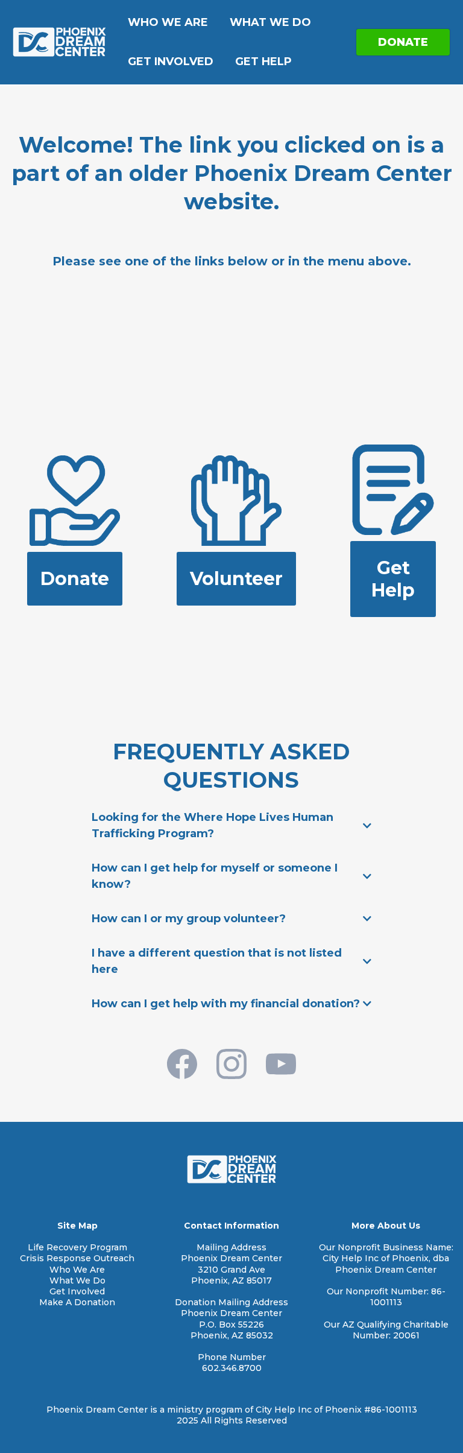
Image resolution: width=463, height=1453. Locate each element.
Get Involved (170, 61)
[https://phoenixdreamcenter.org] (59, 41)
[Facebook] (182, 1064)
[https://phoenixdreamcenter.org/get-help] (393, 489)
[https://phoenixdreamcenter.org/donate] (75, 500)
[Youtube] (281, 1064)
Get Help (263, 61)
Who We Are (168, 22)
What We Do (270, 22)
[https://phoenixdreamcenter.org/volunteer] (236, 500)
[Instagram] (231, 1064)
